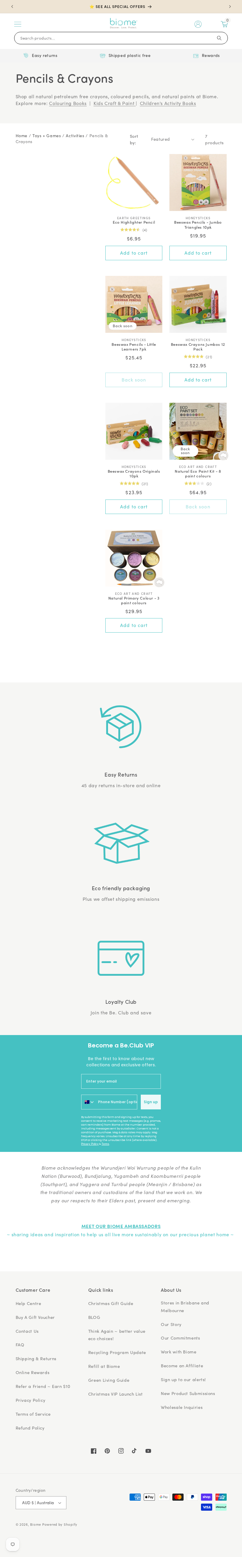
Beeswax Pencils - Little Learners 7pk (134, 347)
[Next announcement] (229, 6)
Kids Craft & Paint (115, 103)
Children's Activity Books (168, 103)
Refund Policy (30, 1428)
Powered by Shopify (59, 1524)
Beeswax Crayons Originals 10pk (134, 474)
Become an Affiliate (182, 1365)
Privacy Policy (90, 1143)
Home (22, 135)
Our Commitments (180, 1338)
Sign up (151, 1101)
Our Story (171, 1324)
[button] (17, 24)
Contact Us (27, 1331)
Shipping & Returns (36, 1358)
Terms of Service (33, 1414)
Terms (105, 1143)
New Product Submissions (188, 1393)
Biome (35, 1524)
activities (75, 135)
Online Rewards (33, 1372)
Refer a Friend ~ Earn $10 (43, 1386)
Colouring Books (67, 103)
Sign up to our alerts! (183, 1379)
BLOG (94, 1317)
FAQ (20, 1345)
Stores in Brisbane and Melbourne (185, 1306)
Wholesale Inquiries (181, 1407)
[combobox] (88, 1102)
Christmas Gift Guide (110, 1303)
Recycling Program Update (117, 1352)
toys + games (46, 135)
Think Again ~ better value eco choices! (116, 1335)
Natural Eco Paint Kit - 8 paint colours (198, 474)
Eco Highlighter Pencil (134, 222)
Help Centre (28, 1303)
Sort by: (134, 139)
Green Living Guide (108, 1380)
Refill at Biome (104, 1366)
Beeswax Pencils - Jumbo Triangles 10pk (198, 225)
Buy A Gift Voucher (35, 1317)
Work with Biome (178, 1352)
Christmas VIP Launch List (115, 1394)
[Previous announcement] (12, 6)
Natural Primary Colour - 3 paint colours (134, 601)
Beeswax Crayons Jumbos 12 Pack (198, 347)
